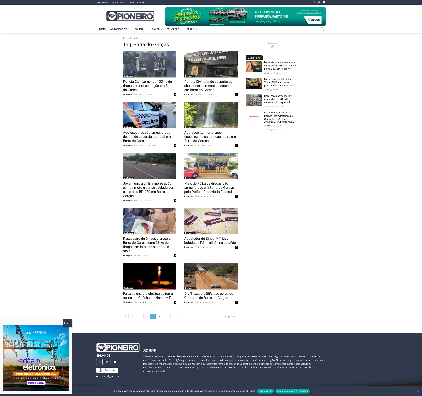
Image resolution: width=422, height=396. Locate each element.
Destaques (128, 76)
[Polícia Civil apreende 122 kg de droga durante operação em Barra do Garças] (149, 64)
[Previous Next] (36, 358)
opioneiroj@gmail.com (108, 376)
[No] (418, 391)
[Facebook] (99, 362)
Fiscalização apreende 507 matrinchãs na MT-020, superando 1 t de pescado (278, 99)
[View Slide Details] (245, 16)
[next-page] (180, 316)
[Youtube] (115, 362)
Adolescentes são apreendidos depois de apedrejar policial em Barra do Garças (147, 137)
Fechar (67, 323)
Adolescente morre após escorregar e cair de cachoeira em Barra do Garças (210, 137)
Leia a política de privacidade (292, 391)
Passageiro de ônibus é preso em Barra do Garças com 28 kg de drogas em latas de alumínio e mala (148, 245)
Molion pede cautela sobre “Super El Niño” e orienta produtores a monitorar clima (279, 82)
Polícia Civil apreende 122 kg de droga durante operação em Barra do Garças (148, 86)
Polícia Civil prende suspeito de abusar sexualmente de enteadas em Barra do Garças (209, 86)
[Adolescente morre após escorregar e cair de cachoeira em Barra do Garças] (211, 115)
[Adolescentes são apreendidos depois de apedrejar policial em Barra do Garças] (149, 115)
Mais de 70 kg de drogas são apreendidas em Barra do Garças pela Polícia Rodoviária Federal (209, 188)
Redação (127, 94)
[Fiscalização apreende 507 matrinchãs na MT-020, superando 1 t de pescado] (254, 100)
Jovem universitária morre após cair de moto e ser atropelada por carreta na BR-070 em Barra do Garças (148, 190)
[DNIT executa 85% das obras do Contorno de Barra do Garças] (211, 276)
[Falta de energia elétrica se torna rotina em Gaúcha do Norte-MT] (149, 276)
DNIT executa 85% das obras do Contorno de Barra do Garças (208, 296)
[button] (322, 28)
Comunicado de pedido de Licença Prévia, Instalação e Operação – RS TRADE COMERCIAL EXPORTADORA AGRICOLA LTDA (279, 119)
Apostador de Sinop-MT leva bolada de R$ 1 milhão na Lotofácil (211, 241)
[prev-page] (126, 316)
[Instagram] (107, 362)
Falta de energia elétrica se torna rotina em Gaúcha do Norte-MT (148, 296)
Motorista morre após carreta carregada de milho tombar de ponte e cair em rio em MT (280, 65)
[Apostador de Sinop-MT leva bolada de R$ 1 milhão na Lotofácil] (211, 221)
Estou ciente (265, 391)
